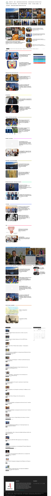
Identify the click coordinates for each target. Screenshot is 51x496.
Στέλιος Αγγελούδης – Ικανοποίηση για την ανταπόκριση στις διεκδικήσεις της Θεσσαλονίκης (25, 100)
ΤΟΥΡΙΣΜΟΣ (29, 3)
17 (34, 336)
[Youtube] (44, 0)
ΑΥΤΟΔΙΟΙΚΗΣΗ (8, 5)
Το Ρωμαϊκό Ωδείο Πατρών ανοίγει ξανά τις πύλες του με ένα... (17, 332)
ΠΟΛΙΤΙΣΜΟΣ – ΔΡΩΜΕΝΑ (35, 3)
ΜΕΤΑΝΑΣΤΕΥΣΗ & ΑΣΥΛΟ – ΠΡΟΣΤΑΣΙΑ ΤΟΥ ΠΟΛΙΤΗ (28, 493)
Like (44, 56)
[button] (37, 0)
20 (39, 336)
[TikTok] (42, 0)
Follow (44, 59)
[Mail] (41, 0)
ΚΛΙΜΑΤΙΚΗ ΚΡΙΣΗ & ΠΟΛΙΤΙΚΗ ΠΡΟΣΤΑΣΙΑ (18, 493)
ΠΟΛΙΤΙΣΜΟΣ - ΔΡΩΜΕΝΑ (8, 23)
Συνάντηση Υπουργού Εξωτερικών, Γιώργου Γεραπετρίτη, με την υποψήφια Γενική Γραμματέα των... (17, 368)
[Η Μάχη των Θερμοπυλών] (12, 310)
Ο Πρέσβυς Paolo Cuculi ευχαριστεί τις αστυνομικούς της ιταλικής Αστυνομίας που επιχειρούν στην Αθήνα (25, 195)
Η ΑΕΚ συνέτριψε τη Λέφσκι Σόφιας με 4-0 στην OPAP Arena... (17, 339)
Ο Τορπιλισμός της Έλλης (23, 318)
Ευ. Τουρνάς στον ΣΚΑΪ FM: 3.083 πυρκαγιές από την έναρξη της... (17, 439)
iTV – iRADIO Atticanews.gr (42, 268)
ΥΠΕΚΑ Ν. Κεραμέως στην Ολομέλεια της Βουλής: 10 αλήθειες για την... (18, 389)
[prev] (43, 48)
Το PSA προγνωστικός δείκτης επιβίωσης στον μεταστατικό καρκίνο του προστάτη (23, 230)
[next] (44, 48)
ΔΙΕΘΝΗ (14, 23)
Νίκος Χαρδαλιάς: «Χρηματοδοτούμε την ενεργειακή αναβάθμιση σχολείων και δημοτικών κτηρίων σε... (17, 469)
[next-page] (7, 69)
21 (41, 336)
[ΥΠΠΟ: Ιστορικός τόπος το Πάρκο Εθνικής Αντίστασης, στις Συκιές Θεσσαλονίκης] (19, 415)
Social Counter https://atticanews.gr (38, 54)
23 (44, 336)
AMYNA (12, 493)
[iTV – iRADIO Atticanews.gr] (36, 268)
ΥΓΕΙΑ (40, 3)
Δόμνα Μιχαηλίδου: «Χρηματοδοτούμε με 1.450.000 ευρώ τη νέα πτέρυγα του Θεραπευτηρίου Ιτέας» (25, 152)
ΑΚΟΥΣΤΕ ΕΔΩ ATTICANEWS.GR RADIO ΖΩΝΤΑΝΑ (42, 273)
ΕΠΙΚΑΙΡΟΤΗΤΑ (9, 493)
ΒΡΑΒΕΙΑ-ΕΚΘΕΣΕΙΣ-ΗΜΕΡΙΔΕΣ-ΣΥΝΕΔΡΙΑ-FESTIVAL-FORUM (18, 5)
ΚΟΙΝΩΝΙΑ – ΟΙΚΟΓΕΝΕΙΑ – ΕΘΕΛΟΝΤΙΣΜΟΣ (11, 3)
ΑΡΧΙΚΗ (6, 493)
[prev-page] (33, 276)
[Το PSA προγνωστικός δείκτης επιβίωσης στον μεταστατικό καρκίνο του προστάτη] (12, 230)
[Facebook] (38, 0)
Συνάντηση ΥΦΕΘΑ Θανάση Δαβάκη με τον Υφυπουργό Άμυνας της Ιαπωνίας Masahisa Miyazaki (25, 55)
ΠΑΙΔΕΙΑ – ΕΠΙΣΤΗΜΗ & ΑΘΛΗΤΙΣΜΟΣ (22, 3)
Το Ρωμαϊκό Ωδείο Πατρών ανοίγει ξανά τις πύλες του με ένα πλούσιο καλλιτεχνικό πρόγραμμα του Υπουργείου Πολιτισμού (23, 165)
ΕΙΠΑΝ (29, 255)
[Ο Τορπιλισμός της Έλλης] (12, 319)
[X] (43, 0)
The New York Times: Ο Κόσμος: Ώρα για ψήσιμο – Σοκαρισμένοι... (17, 345)
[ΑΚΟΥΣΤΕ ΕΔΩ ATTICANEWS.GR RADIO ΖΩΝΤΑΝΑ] (36, 273)
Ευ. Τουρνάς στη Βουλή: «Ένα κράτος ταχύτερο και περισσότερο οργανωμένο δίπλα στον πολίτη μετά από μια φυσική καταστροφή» (38, 40)
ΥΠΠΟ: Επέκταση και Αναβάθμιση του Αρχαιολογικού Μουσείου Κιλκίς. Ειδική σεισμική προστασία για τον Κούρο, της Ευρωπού (24, 173)
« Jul (33, 340)
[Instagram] (40, 0)
